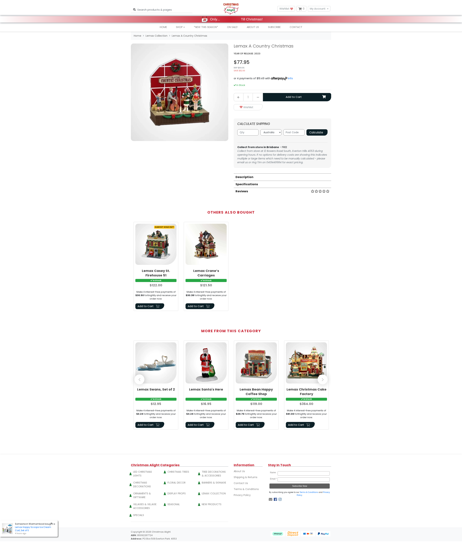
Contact (296, 27)
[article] (156, 267)
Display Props (176, 493)
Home (163, 27)
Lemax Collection (214, 493)
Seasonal (173, 504)
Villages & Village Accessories (144, 506)
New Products (211, 504)
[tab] (282, 176)
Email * (273, 479)
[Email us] (270, 499)
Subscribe (274, 27)
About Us (253, 27)
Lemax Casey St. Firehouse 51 (156, 273)
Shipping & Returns (245, 477)
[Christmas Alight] (231, 9)
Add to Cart (294, 97)
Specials (138, 515)
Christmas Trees (178, 472)
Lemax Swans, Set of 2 (156, 389)
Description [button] (244, 177)
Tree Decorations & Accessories (214, 473)
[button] (248, 107)
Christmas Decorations (142, 484)
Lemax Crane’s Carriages (206, 273)
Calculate (316, 132)
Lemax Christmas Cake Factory (306, 391)
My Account (318, 8)
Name (273, 472)
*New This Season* (206, 27)
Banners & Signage (214, 482)
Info (290, 78)
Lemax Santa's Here (206, 389)
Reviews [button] (242, 191)
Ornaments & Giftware (142, 495)
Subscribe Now (299, 486)
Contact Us (241, 483)
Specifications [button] (247, 184)
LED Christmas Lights (142, 473)
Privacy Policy (242, 495)
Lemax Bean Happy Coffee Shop (256, 391)
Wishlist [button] (284, 8)
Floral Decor (176, 482)
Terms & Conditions (246, 489)
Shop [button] (179, 27)
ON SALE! (232, 27)
